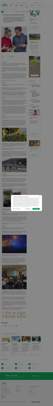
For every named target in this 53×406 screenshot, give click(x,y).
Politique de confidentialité (24, 206)
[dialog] (26, 203)
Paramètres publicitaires (20, 205)
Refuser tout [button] (28, 208)
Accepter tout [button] (36, 208)
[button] (16, 208)
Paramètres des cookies (18, 206)
